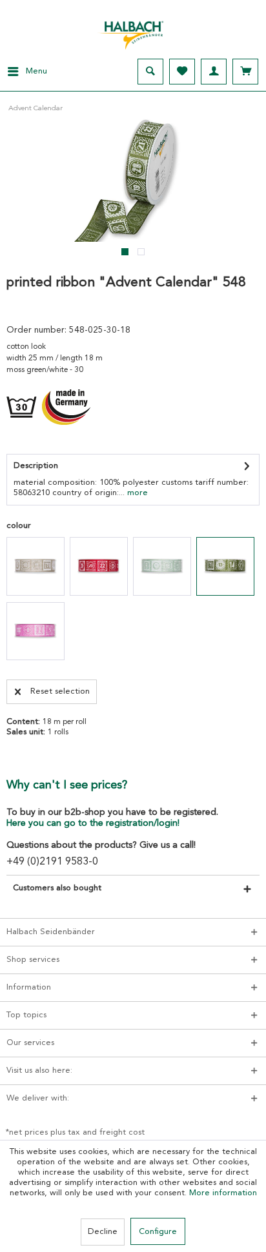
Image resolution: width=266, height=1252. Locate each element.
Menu (36, 71)
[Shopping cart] (245, 71)
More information (223, 1193)
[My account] (214, 71)
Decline (103, 1232)
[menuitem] (23, 71)
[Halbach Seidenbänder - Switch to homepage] (133, 31)
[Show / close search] (150, 71)
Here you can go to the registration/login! (92, 823)
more (136, 493)
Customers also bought (57, 888)
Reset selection (60, 691)
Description (36, 466)
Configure (158, 1232)
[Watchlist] (182, 71)
